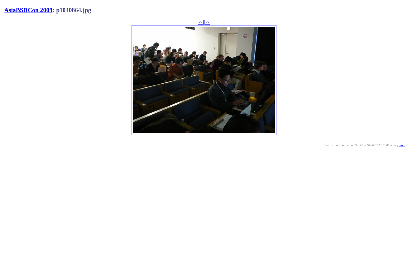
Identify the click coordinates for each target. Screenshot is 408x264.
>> (207, 22)
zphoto (401, 145)
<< (200, 22)
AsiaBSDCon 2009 (28, 10)
